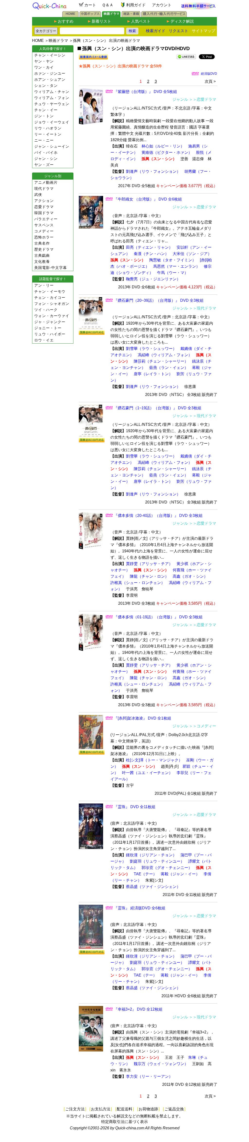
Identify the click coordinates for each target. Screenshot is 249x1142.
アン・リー (44, 285)
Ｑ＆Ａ (107, 5)
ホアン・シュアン (49, 79)
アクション (44, 201)
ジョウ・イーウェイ (51, 122)
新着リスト (101, 21)
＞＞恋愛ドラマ (202, 99)
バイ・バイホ (46, 152)
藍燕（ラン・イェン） (168, 367)
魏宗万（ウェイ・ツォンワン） (161, 1064)
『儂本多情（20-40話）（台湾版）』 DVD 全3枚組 (158, 515)
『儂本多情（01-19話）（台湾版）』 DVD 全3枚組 (158, 617)
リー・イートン (48, 134)
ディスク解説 (182, 21)
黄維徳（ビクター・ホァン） (167, 152)
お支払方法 (100, 1109)
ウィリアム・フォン (51, 98)
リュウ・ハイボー (49, 334)
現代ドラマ (44, 188)
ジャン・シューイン (51, 146)
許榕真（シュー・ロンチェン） (137, 583)
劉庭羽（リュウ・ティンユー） (157, 861)
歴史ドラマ (44, 249)
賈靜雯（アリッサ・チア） (149, 564)
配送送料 (124, 1109)
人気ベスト (141, 21)
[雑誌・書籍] (131, 16)
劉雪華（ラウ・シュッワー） (151, 349)
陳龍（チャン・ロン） (149, 576)
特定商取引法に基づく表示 (124, 1122)
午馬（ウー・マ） (172, 273)
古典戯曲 (42, 255)
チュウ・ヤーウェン (51, 104)
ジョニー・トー (48, 328)
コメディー (44, 231)
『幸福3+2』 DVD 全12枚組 (138, 1009)
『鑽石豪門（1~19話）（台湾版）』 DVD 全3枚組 (157, 408)
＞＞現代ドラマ (202, 308)
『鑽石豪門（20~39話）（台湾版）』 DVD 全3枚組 (159, 300)
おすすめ (65, 21)
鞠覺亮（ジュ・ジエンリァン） (153, 279)
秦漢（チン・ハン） (151, 254)
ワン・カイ (44, 67)
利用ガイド (136, 5)
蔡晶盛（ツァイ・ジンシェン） (153, 887)
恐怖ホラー (44, 237)
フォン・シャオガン (51, 303)
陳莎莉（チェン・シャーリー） (161, 361)
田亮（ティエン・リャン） (149, 247)
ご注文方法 (75, 1109)
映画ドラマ (58, 40)
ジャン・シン (46, 158)
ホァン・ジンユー (49, 73)
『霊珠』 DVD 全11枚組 (134, 807)
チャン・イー (46, 110)
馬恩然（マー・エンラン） (176, 266)
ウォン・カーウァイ (51, 316)
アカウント (161, 5)
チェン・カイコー (49, 297)
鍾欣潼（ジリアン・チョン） (151, 855)
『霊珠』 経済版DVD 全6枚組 (139, 908)
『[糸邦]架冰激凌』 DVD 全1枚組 (142, 718)
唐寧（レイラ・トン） (153, 374)
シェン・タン (46, 85)
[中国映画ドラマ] (111, 16)
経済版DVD (209, 73)
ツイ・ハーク (46, 310)
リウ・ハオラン (48, 128)
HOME (38, 40)
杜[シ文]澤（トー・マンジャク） (154, 760)
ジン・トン (44, 116)
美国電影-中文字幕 (50, 267)
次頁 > (210, 81)
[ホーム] (70, 16)
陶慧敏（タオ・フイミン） (172, 260)
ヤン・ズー (44, 165)
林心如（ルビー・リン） (163, 146)
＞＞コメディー (202, 726)
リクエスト (178, 31)
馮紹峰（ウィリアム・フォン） (165, 355)
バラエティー (46, 219)
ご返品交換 (174, 1109)
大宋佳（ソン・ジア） (192, 254)
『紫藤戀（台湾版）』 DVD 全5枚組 (145, 92)
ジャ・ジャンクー (49, 322)
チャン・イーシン (49, 55)
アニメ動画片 (46, 182)
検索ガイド (155, 31)
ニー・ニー (44, 140)
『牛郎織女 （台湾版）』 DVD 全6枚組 (148, 199)
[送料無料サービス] (198, 8)
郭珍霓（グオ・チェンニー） (167, 868)
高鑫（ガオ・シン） (190, 576)
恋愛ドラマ (44, 207)
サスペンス (44, 225)
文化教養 (42, 261)
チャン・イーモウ (49, 291)
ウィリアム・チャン (51, 92)
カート (90, 5)
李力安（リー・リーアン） (149, 1076)
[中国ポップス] (90, 16)
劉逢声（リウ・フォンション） (153, 171)
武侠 (38, 194)
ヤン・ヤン (44, 61)
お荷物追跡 (148, 1109)
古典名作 (42, 243)
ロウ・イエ (44, 340)
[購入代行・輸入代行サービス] (164, 16)
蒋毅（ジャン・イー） (180, 874)
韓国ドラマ (44, 213)
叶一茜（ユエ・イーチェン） (147, 773)
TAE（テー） (145, 874)
